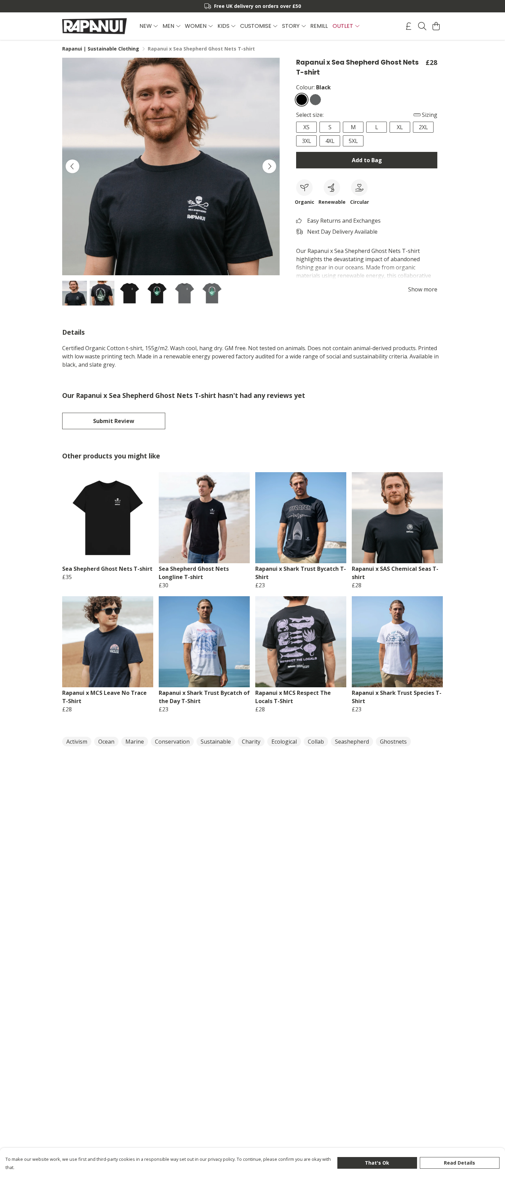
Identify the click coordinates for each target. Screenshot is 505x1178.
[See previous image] (72, 166)
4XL (330, 141)
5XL (353, 141)
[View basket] (436, 26)
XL (400, 127)
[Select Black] (301, 99)
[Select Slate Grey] (315, 99)
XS (306, 127)
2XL (423, 127)
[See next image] (269, 166)
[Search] (422, 26)
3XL (306, 141)
